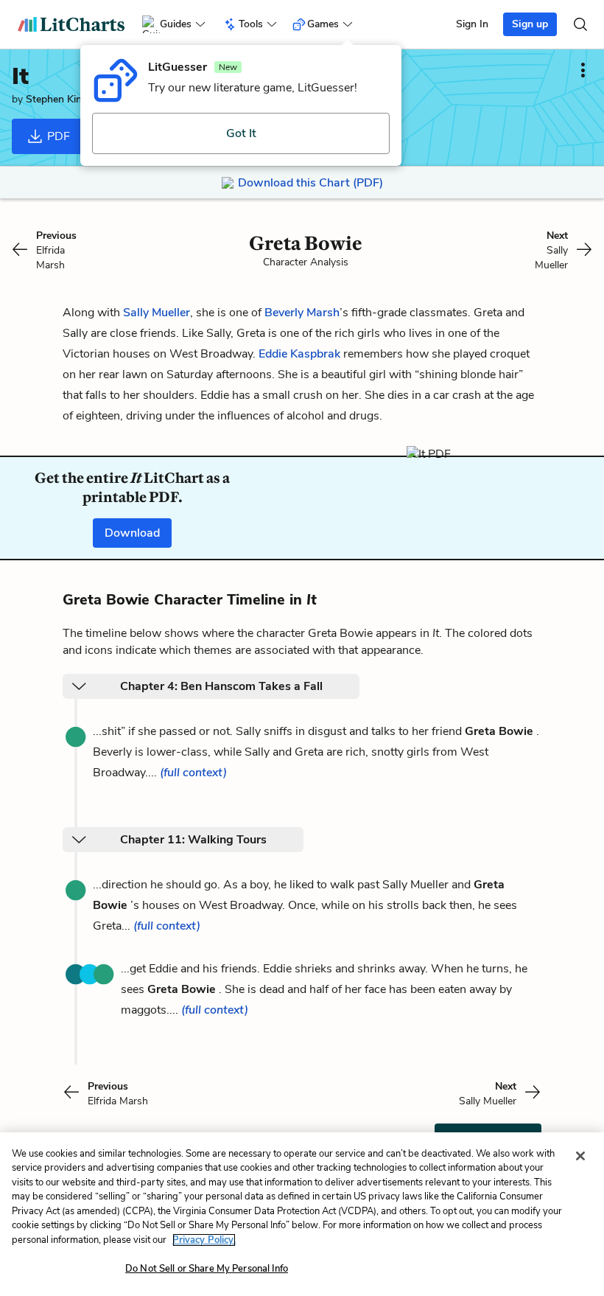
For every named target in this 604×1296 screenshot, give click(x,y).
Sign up (530, 24)
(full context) (193, 772)
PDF (57, 136)
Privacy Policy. (204, 1240)
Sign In (472, 24)
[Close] (580, 1156)
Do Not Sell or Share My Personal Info (206, 1268)
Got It (241, 133)
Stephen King (57, 99)
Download (132, 533)
